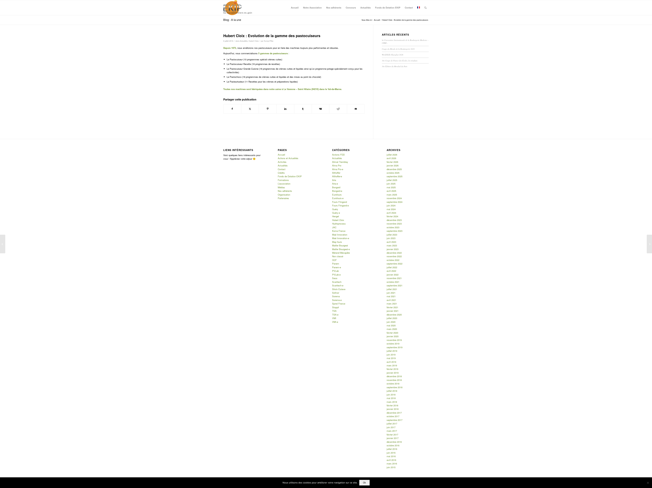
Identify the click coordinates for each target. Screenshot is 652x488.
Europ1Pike (268, 41)
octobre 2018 (393, 383)
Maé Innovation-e (340, 238)
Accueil (281, 154)
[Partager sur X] (250, 108)
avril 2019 (391, 361)
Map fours (337, 241)
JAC (334, 227)
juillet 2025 (392, 180)
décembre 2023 (394, 220)
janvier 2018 (393, 409)
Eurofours (337, 194)
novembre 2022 (394, 256)
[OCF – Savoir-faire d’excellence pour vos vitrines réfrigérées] (649, 244)
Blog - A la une (232, 20)
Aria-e (335, 183)
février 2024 (392, 216)
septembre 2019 (394, 347)
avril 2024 (391, 212)
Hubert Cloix (254, 41)
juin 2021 (391, 292)
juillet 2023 (392, 234)
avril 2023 (391, 241)
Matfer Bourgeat (340, 245)
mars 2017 (392, 430)
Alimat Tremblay (340, 162)
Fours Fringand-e (340, 205)
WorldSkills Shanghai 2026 (392, 54)
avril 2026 (391, 158)
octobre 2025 (393, 172)
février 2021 (392, 307)
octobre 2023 (393, 227)
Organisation (284, 194)
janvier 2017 (393, 438)
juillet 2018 (392, 390)
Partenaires (283, 198)
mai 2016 (391, 456)
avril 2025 (391, 190)
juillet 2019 (392, 350)
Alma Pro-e (337, 169)
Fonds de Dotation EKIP (290, 176)
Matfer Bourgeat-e (341, 249)
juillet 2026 (392, 154)
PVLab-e (336, 274)
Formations (283, 180)
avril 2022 (391, 270)
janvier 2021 (393, 310)
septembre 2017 (394, 420)
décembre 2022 (394, 252)
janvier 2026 (393, 165)
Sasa (334, 278)
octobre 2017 (393, 416)
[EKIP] (238, 7)
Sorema (336, 296)
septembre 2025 (394, 176)
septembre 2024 (394, 202)
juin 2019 (391, 354)
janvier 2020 (393, 336)
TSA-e (335, 314)
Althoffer (336, 172)
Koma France (338, 230)
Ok (364, 482)
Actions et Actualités (288, 158)
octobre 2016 (393, 445)
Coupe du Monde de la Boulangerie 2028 (398, 49)
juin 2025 (391, 183)
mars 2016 (392, 463)
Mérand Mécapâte (341, 252)
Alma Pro (336, 165)
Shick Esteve (338, 289)
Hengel (335, 216)
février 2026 (392, 162)
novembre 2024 (394, 198)
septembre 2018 (394, 387)
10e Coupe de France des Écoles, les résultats (399, 60)
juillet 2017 (392, 423)
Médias (281, 187)
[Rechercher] (425, 7)
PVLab (335, 270)
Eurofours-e (337, 198)
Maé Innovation (339, 234)
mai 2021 (391, 296)
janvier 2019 (393, 372)
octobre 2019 (393, 343)
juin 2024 (391, 205)
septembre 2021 (394, 285)
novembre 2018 (394, 380)
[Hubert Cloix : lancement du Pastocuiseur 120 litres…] (2, 244)
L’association (284, 183)
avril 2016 (391, 460)
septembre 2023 (394, 230)
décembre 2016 (394, 441)
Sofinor (335, 292)
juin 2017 (391, 427)
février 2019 (392, 369)
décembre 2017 (394, 412)
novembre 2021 (394, 278)
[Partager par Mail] (356, 108)
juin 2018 (391, 394)
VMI (334, 318)
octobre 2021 (393, 281)
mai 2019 (391, 358)
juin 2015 (391, 467)
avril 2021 (391, 300)
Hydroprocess (339, 223)
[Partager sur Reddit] (338, 108)
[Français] (418, 7)
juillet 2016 (392, 449)
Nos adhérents (285, 190)
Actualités (244, 41)
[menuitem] (295, 7)
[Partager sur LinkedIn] (285, 108)
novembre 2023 (394, 223)
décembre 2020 (394, 314)
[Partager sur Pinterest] (267, 108)
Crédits (281, 172)
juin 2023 (391, 238)
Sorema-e (337, 300)
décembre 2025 (394, 169)
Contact (281, 169)
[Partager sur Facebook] (232, 108)
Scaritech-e (337, 285)
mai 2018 (391, 398)
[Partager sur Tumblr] (303, 108)
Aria (334, 180)
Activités (282, 162)
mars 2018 (392, 401)
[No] (647, 482)
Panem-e (336, 267)
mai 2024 (391, 209)
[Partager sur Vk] (320, 108)
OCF (334, 260)
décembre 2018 (394, 376)
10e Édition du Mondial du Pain (394, 66)
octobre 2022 (393, 260)
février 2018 (392, 405)
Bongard (336, 187)
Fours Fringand (339, 202)
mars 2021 (392, 303)
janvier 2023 (393, 249)
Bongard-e (337, 190)
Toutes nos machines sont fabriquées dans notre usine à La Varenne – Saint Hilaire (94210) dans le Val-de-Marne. (282, 89)
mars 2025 (392, 194)
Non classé (337, 256)
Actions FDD (338, 154)
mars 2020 (392, 329)
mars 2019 (392, 365)
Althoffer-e (337, 176)
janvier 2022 (393, 274)
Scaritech (336, 281)
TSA (334, 310)
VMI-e (335, 321)
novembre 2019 (394, 340)
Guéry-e (336, 212)
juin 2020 (391, 321)
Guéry (335, 209)
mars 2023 (392, 245)
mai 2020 (391, 325)
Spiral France (338, 303)
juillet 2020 (392, 318)
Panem (335, 263)
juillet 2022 (392, 267)
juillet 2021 (392, 289)
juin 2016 (391, 452)
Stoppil (335, 307)
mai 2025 (391, 187)
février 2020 (392, 332)
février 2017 (392, 434)
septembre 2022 (394, 263)
